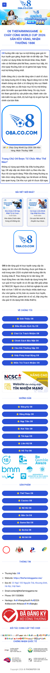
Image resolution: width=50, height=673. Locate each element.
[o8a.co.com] (25, 4)
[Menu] (4, 5)
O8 (3, 53)
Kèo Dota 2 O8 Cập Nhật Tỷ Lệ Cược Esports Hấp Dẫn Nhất (12, 212)
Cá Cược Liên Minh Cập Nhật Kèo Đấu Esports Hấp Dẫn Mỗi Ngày (37, 212)
